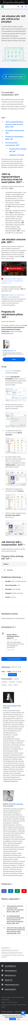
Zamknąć (12, 1019)
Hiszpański (12, 682)
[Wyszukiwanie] (18, 7)
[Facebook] (4, 891)
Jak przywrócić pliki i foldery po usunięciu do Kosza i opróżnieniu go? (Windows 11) (12, 281)
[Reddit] (24, 891)
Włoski (16, 685)
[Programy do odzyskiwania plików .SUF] (7, 317)
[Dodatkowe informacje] (22, 577)
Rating (9, 671)
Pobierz (14, 359)
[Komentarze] (15, 627)
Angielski (16, 679)
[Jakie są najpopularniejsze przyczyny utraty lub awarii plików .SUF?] (22, 182)
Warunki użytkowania (7, 1011)
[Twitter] (10, 891)
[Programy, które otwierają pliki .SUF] (10, 559)
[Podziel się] (11, 884)
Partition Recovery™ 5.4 (9, 350)
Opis (18, 1019)
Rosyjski (4, 685)
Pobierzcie (8, 371)
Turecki (10, 685)
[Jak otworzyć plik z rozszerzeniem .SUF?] (24, 545)
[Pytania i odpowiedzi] (19, 899)
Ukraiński (19, 682)
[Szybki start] (26, 7)
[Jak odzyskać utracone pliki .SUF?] (13, 242)
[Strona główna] (2, 6)
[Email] (17, 891)
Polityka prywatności (20, 1011)
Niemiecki (4, 682)
